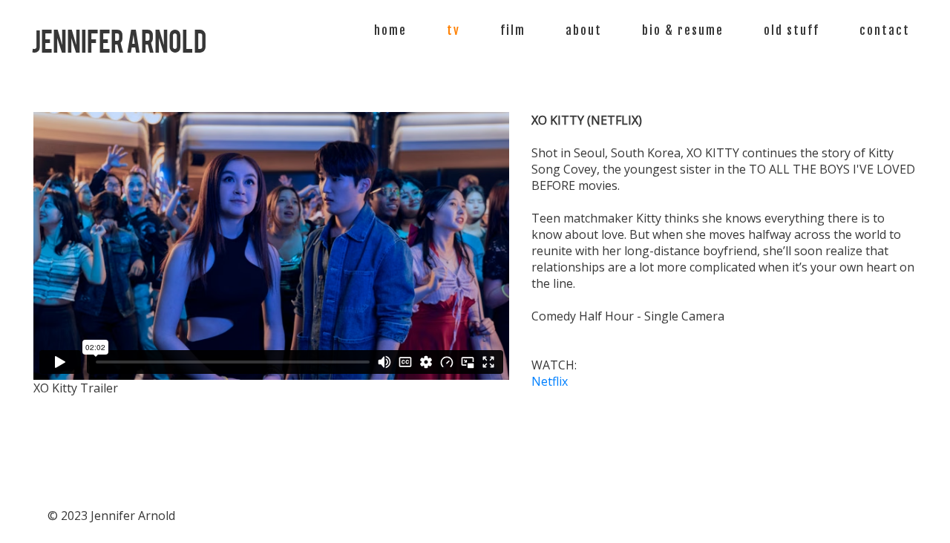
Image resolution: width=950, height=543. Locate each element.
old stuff (791, 30)
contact (884, 30)
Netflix (549, 381)
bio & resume (683, 30)
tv (453, 30)
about (584, 30)
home (390, 30)
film (512, 30)
